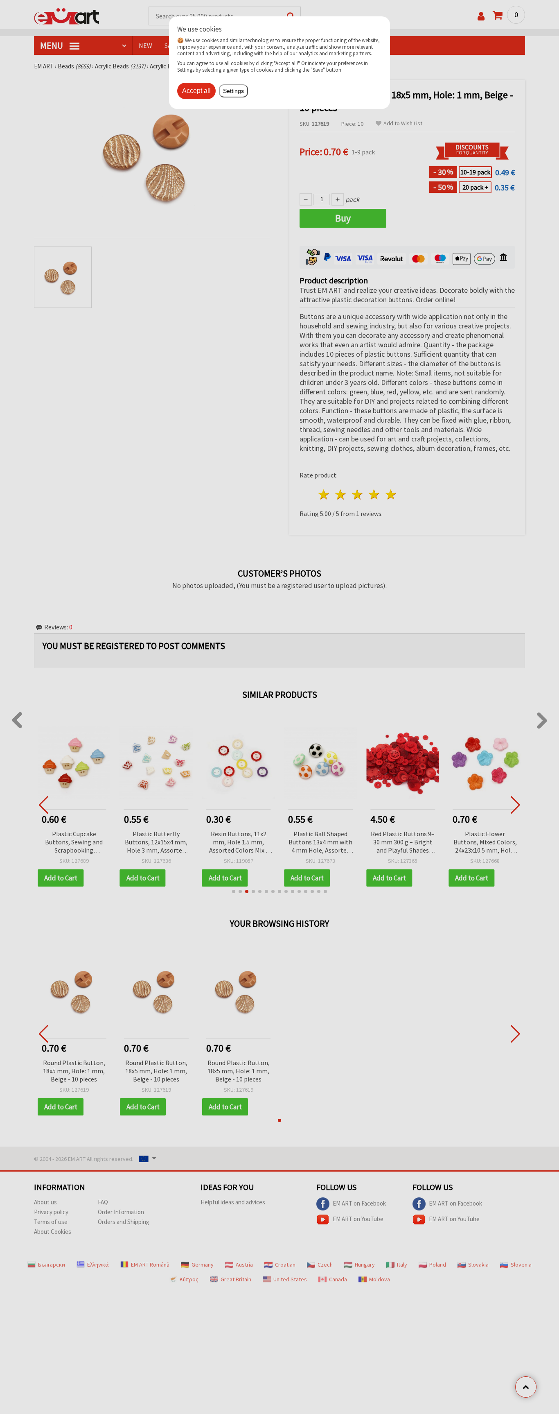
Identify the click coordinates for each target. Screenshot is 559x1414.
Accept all (196, 90)
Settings (233, 91)
